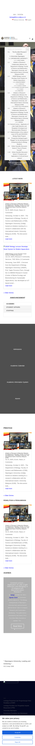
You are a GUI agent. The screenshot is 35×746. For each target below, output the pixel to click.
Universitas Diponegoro (10, 710)
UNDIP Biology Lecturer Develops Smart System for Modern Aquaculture (15, 254)
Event (16, 210)
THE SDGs (16, 259)
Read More (17, 626)
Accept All (17, 732)
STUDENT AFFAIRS (13, 307)
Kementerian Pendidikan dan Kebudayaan (15, 713)
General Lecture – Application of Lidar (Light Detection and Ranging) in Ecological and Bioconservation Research (17, 587)
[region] (17, 730)
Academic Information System (17, 382)
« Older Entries (9, 293)
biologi (12, 595)
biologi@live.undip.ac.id (17, 17)
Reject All (17, 742)
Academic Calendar (17, 366)
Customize (18, 737)
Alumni (17, 398)
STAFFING (10, 310)
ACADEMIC (10, 304)
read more (8, 239)
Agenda (11, 597)
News (21, 210)
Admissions (17, 349)
